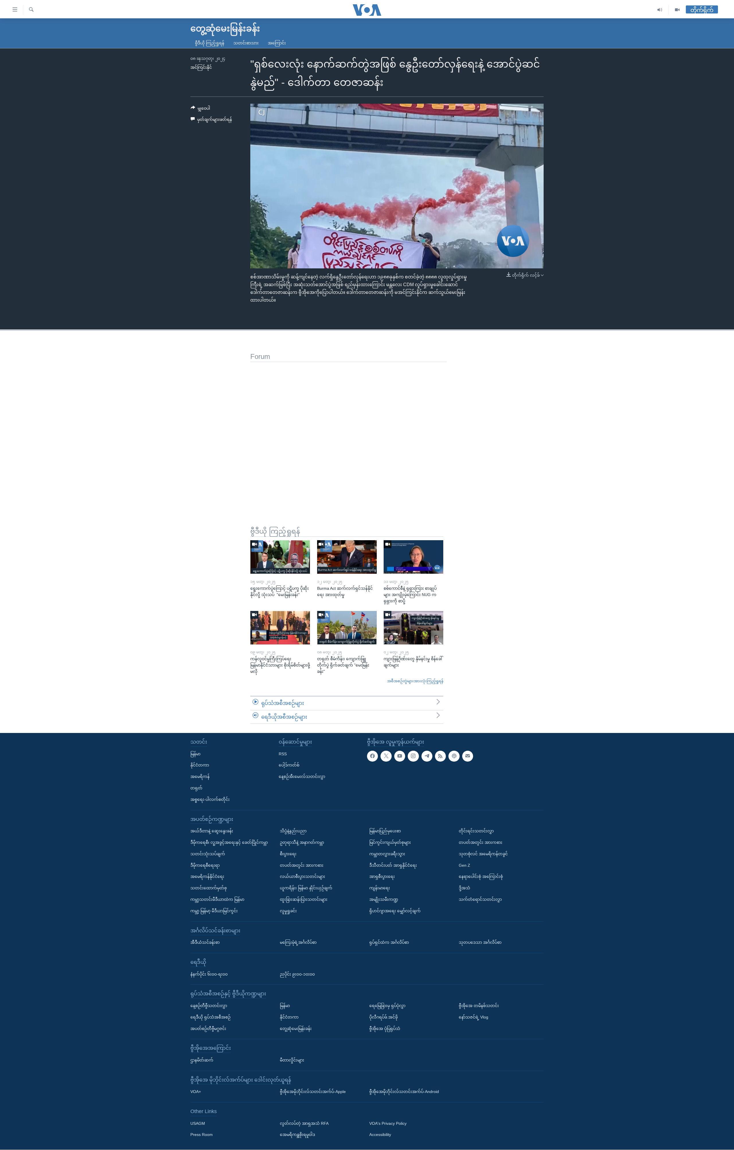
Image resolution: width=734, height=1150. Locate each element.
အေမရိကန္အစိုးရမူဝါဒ (297, 1135)
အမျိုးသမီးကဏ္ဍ (383, 899)
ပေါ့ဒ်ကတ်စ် (289, 765)
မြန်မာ (195, 754)
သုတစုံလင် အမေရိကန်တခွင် (483, 854)
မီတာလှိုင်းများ (292, 1060)
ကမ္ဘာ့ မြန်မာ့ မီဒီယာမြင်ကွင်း (214, 911)
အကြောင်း (277, 43)
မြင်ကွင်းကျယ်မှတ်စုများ (390, 842)
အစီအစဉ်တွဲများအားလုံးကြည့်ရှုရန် (415, 681)
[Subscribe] (467, 756)
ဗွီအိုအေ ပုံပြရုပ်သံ (384, 1028)
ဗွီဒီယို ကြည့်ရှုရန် (209, 43)
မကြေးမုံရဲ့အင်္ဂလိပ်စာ (298, 942)
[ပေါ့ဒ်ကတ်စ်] (453, 756)
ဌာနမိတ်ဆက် (201, 1060)
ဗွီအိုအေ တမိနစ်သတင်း (479, 1005)
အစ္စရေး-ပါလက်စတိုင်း (210, 799)
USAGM (197, 1123)
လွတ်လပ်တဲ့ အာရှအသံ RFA (304, 1123)
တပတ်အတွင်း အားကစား (301, 865)
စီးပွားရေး (288, 854)
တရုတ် (196, 788)
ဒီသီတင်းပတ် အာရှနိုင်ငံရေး (393, 865)
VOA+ (195, 1092)
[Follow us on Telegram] (426, 756)
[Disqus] (348, 433)
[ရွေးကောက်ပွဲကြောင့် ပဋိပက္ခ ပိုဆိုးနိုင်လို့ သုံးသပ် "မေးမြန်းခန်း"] (280, 557)
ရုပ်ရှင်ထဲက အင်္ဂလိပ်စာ (389, 942)
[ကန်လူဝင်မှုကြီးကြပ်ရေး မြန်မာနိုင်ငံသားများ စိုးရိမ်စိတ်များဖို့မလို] (280, 627)
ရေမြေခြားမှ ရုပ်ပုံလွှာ (387, 1005)
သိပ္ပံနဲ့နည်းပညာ (293, 831)
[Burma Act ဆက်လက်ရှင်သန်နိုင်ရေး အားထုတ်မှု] (347, 557)
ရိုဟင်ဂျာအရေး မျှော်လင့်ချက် (395, 911)
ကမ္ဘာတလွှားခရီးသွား (387, 854)
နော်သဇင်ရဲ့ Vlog (473, 1017)
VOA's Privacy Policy (388, 1123)
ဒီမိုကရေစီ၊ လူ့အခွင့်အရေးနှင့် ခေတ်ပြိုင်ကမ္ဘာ (229, 842)
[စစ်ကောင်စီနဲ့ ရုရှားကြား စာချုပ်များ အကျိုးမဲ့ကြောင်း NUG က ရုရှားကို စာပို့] (413, 557)
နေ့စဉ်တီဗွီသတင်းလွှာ (208, 1005)
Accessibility (380, 1135)
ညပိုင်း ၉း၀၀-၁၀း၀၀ (297, 974)
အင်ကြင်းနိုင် (201, 67)
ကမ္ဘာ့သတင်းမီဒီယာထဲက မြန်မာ (217, 899)
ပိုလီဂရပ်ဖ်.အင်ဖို (383, 1017)
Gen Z (464, 865)
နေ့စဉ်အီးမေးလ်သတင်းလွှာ (302, 776)
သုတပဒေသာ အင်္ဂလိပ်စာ (480, 942)
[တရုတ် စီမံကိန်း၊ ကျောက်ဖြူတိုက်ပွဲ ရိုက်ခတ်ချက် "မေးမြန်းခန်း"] (347, 627)
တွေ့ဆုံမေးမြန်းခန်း (296, 1028)
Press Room (201, 1135)
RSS (283, 754)
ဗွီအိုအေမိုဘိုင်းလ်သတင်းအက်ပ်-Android (404, 1092)
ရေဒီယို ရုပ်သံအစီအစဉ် (210, 1017)
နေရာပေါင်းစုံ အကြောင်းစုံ (481, 876)
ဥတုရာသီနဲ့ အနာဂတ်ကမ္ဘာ (302, 842)
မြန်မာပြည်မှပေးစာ (385, 831)
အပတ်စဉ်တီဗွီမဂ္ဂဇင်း (208, 1028)
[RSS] (440, 756)
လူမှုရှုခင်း (288, 911)
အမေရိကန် (200, 776)
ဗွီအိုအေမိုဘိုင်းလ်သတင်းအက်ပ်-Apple (313, 1092)
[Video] (677, 10)
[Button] (200, 109)
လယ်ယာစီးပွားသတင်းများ (302, 876)
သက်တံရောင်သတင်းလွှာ (480, 899)
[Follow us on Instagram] (413, 756)
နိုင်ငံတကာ (199, 765)
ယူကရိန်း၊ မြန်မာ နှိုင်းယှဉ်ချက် (306, 888)
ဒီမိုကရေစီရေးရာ (205, 865)
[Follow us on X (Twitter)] (385, 756)
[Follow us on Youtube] (399, 756)
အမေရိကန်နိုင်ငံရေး (207, 876)
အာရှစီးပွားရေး (382, 876)
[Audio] (660, 10)
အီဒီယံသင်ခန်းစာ (205, 942)
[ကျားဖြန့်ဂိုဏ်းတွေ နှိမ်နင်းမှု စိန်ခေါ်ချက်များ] (413, 627)
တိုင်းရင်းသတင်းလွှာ (476, 831)
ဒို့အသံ (464, 888)
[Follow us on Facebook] (372, 756)
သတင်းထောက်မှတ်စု (208, 888)
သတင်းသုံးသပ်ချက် (207, 854)
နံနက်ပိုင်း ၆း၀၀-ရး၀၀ (209, 974)
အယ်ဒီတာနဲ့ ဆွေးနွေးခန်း (211, 831)
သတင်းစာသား (246, 43)
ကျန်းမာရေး (379, 888)
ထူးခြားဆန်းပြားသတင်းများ (303, 899)
